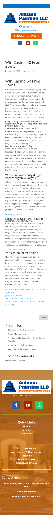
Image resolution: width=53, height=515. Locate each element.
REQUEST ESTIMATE (26, 36)
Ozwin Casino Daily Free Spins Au (22, 349)
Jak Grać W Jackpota (13, 295)
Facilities (26, 455)
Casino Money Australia (18, 334)
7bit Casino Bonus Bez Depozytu (19, 298)
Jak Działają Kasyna (13, 214)
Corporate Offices (26, 462)
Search (43, 317)
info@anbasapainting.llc (28, 30)
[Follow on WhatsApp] (35, 43)
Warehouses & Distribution (26, 452)
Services (26, 429)
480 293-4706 (28, 27)
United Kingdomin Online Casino (21, 345)
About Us (26, 433)
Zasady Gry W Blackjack (15, 249)
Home (26, 426)
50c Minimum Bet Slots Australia (21, 330)
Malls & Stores (26, 459)
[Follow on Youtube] (28, 43)
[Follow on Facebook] (20, 43)
